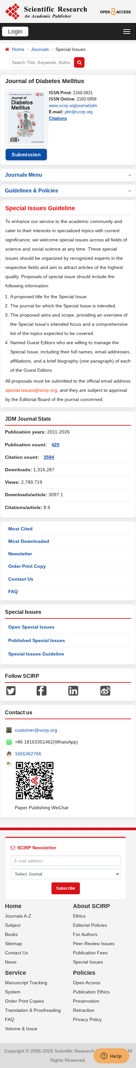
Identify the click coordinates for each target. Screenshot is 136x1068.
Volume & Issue (21, 1028)
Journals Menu (23, 175)
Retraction (83, 1010)
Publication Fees (90, 952)
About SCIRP (91, 906)
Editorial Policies (90, 925)
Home (18, 49)
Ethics (79, 916)
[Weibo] (105, 690)
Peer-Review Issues (94, 943)
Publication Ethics (91, 991)
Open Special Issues (31, 627)
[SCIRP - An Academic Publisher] (46, 11)
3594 (49, 457)
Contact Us (20, 579)
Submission (26, 154)
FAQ (13, 591)
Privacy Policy (87, 1019)
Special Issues (88, 962)
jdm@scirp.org (78, 111)
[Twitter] (11, 690)
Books (11, 934)
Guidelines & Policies (31, 190)
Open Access (86, 982)
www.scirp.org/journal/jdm (73, 105)
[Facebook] (42, 690)
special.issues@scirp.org (31, 390)
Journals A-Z (18, 916)
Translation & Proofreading (33, 1010)
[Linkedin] (73, 690)
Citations (58, 118)
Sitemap (13, 943)
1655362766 (28, 753)
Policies (84, 972)
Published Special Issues (36, 640)
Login (15, 31)
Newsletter (20, 553)
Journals (40, 49)
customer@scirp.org (36, 730)
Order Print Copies (24, 1001)
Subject (12, 925)
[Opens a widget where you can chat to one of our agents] (111, 1056)
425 (55, 444)
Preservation (86, 1001)
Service (15, 972)
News (11, 962)
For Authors (85, 934)
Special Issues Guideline (36, 653)
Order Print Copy (27, 566)
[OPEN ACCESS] (115, 11)
